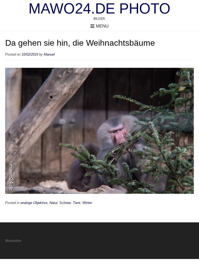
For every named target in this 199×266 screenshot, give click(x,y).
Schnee (65, 203)
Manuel (49, 54)
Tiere (76, 203)
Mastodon (13, 240)
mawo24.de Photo (99, 8)
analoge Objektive (33, 203)
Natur (53, 203)
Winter (87, 203)
